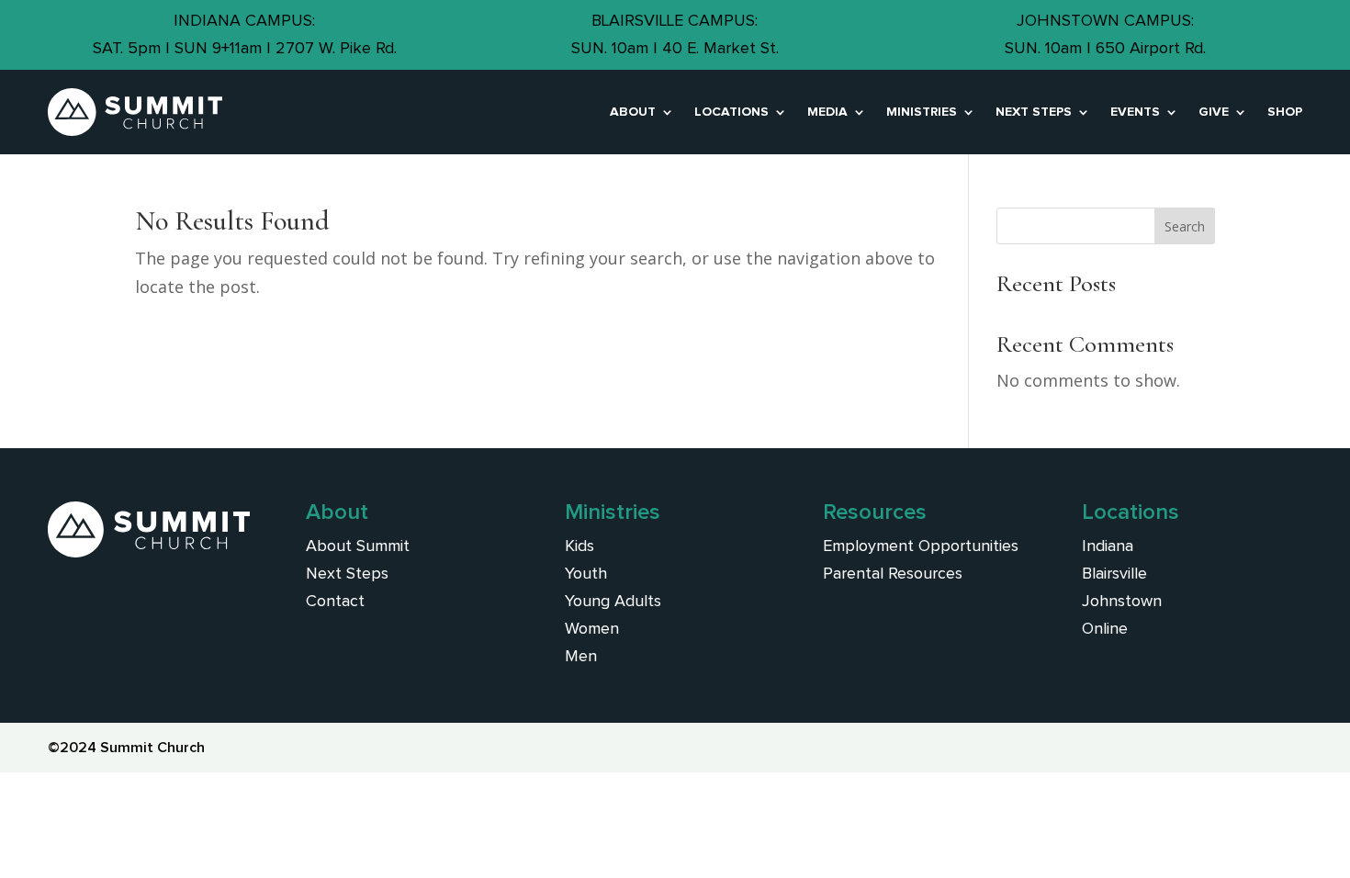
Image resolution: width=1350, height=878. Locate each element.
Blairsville (1114, 574)
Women (592, 629)
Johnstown (1122, 601)
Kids (579, 546)
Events (1135, 112)
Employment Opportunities (920, 546)
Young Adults (613, 601)
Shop (1284, 112)
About (633, 112)
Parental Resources (892, 574)
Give (1213, 112)
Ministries (921, 112)
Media (827, 112)
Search (1184, 226)
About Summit (358, 546)
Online (1105, 629)
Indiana (1107, 546)
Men (581, 656)
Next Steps (1034, 112)
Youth (586, 574)
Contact (335, 601)
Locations (731, 112)
